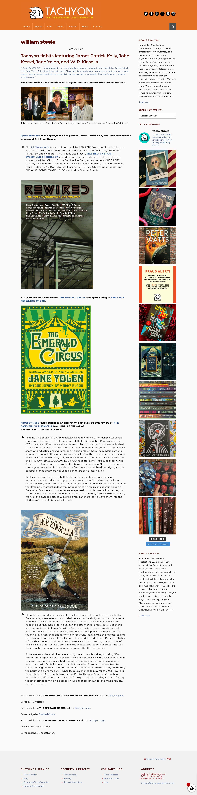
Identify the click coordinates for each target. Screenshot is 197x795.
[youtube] (157, 14)
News (85, 26)
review (125, 71)
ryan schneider (36, 74)
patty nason (101, 71)
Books (38, 26)
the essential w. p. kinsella (84, 74)
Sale (49, 26)
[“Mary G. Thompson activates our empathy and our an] (157, 477)
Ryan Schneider (30, 135)
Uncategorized (50, 68)
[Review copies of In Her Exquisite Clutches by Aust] (157, 361)
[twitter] (146, 14)
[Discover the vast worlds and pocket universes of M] (157, 438)
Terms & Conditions (73, 782)
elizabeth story (96, 68)
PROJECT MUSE (30, 423)
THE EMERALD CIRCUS (72, 297)
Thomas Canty (105, 74)
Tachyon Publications (156, 759)
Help (106, 782)
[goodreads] (162, 14)
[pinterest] (168, 14)
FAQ (26, 778)
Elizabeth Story (46, 714)
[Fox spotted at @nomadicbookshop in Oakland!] (157, 515)
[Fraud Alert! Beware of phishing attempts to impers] (157, 284)
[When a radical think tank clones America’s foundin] (157, 168)
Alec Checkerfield (31, 68)
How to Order (30, 775)
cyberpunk (82, 68)
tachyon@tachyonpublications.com (157, 783)
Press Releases (111, 775)
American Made (111, 778)
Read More (144, 102)
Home (26, 26)
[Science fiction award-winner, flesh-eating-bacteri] (157, 245)
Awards (73, 26)
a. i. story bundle (68, 68)
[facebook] (151, 14)
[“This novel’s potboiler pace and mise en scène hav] (157, 322)
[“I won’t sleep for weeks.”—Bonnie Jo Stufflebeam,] (157, 207)
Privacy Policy (70, 775)
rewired (24, 74)
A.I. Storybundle (40, 147)
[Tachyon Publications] (61, 21)
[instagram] (173, 14)
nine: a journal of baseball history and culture (72, 71)
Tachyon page (116, 695)
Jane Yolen (31, 71)
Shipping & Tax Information (36, 782)
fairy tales (109, 68)
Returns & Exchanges (34, 786)
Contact (97, 26)
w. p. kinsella (119, 74)
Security (68, 778)
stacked (48, 74)
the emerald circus (62, 74)
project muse (114, 71)
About (60, 26)
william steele (27, 77)
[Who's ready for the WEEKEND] (157, 400)
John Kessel (44, 71)
